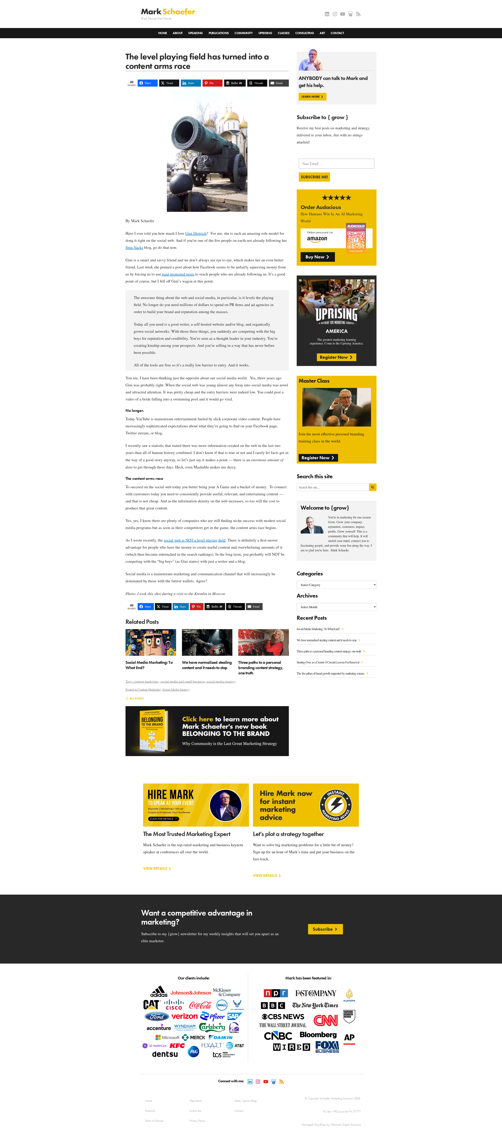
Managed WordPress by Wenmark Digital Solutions (331, 1125)
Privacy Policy (197, 1121)
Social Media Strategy (176, 689)
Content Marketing (149, 689)
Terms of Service (154, 1121)
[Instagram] (334, 14)
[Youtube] (342, 14)
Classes (283, 33)
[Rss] (358, 14)
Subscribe (195, 1111)
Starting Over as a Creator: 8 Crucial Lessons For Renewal (328, 662)
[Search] (372, 487)
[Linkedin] (327, 14)
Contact (337, 33)
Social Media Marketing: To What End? (318, 629)
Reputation (196, 1101)
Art (322, 33)
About (177, 33)
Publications (219, 33)
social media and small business (183, 681)
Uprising (265, 33)
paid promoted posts (177, 274)
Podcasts (150, 1111)
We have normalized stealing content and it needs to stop (327, 640)
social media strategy (221, 681)
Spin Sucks (134, 247)
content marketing (146, 681)
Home (162, 33)
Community (244, 33)
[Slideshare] (350, 14)
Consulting (304, 33)
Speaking (195, 33)
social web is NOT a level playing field (195, 540)
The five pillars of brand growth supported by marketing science (331, 673)
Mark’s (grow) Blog (245, 1101)
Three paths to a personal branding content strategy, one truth (329, 651)
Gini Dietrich (195, 233)
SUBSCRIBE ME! (314, 176)
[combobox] (333, 487)
